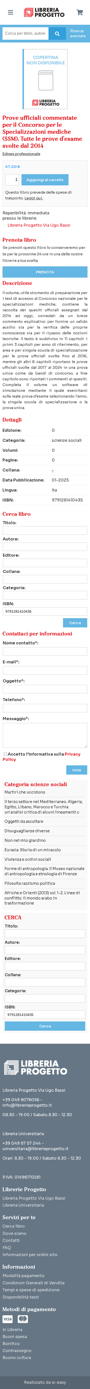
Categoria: (14, 587)
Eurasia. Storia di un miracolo (32, 850)
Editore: (11, 555)
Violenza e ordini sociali (27, 859)
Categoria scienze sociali (35, 784)
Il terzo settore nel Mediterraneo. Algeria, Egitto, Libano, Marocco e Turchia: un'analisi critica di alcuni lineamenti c (43, 807)
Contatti (11, 1240)
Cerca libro (13, 1226)
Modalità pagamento (23, 1275)
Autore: (10, 539)
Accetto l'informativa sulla (41, 757)
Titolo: (9, 522)
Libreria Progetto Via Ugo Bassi (39, 225)
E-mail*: (11, 662)
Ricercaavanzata (78, 33)
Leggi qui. (33, 198)
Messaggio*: (16, 718)
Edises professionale (21, 154)
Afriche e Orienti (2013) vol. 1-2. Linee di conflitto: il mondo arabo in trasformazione (42, 898)
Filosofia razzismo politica (29, 883)
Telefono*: (14, 699)
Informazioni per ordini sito (30, 1254)
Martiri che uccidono (24, 792)
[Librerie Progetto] (45, 12)
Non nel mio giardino (25, 840)
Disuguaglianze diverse (27, 831)
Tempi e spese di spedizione (31, 1290)
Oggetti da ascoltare (23, 821)
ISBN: (8, 603)
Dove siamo (14, 1233)
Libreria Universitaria (23, 1205)
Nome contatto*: (20, 643)
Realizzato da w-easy (45, 1382)
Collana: (11, 571)
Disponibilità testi (20, 1297)
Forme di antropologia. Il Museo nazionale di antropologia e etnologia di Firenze (44, 871)
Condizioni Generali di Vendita (33, 1283)
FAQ (6, 1247)
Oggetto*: (13, 681)
